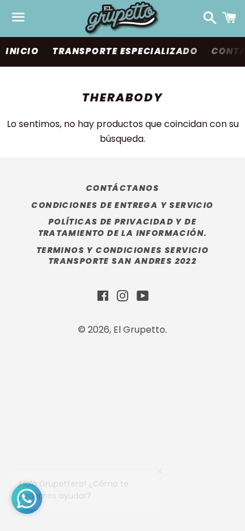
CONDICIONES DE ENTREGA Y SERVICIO (122, 205)
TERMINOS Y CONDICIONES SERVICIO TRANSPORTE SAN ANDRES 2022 (122, 255)
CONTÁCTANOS (122, 188)
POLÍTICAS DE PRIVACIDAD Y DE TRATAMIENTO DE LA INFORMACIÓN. (122, 227)
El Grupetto (139, 329)
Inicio (22, 51)
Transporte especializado (125, 51)
